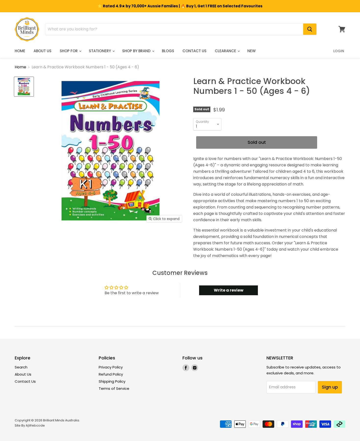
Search (21, 367)
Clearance (226, 50)
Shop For (69, 50)
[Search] (309, 29)
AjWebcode (35, 425)
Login (338, 51)
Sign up (330, 387)
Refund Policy (111, 374)
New (251, 50)
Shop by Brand (137, 50)
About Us (42, 50)
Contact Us (194, 50)
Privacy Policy (111, 367)
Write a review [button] (228, 290)
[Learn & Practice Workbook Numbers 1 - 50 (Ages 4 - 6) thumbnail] (24, 86)
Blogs (168, 50)
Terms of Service (114, 388)
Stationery (100, 50)
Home (20, 50)
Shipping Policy (112, 381)
